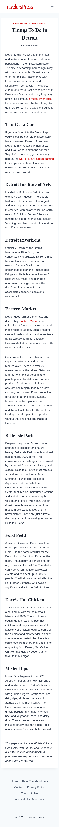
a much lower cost (40, 98)
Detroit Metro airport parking (36, 158)
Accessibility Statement (29, 799)
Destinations (19, 23)
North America (38, 23)
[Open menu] (52, 6)
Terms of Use (29, 793)
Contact (19, 787)
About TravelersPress (34, 781)
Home (14, 781)
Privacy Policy (36, 787)
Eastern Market (29, 321)
